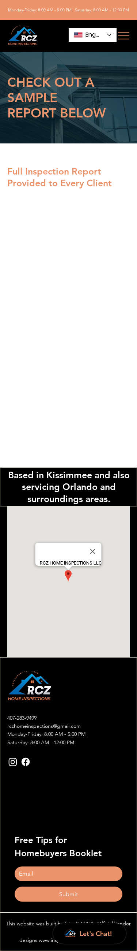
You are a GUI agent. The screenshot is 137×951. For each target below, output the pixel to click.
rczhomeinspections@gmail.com (44, 726)
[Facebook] (25, 761)
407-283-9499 (22, 718)
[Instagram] (12, 761)
